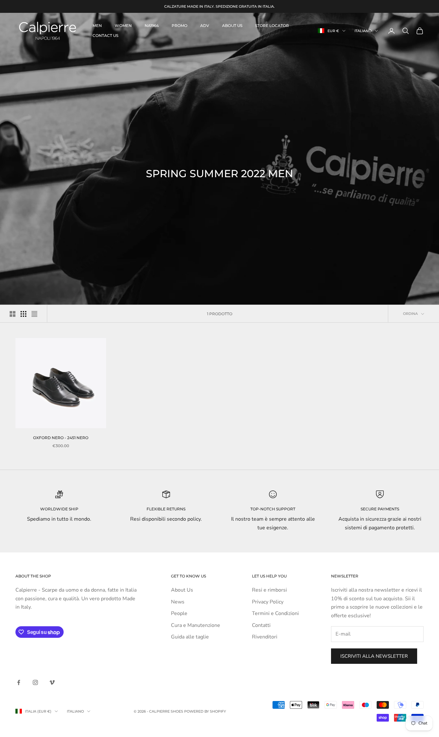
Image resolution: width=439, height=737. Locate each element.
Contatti (261, 625)
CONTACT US (105, 35)
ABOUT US (232, 25)
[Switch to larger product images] (12, 314)
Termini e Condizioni (275, 613)
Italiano (363, 31)
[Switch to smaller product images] (23, 314)
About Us (182, 590)
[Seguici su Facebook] (18, 682)
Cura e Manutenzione (195, 625)
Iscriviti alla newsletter (374, 656)
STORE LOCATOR (272, 25)
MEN (97, 25)
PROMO (179, 25)
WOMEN (123, 25)
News (177, 601)
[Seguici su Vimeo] (52, 682)
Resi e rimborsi (269, 590)
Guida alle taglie (190, 636)
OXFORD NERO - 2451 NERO (60, 437)
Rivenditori (264, 636)
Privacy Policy (267, 601)
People (179, 613)
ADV (204, 25)
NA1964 (152, 25)
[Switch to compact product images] (34, 314)
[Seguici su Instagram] (35, 682)
